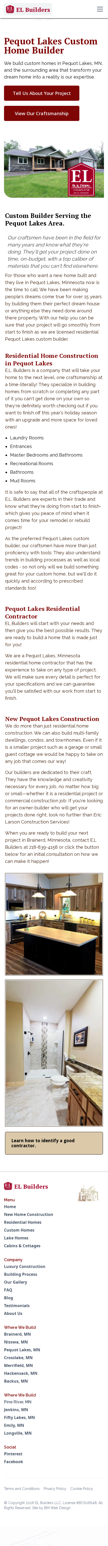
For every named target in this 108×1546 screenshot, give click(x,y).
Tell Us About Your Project (42, 93)
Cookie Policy (81, 1489)
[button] (99, 9)
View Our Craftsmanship (42, 113)
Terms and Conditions (22, 1489)
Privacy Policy (55, 1489)
